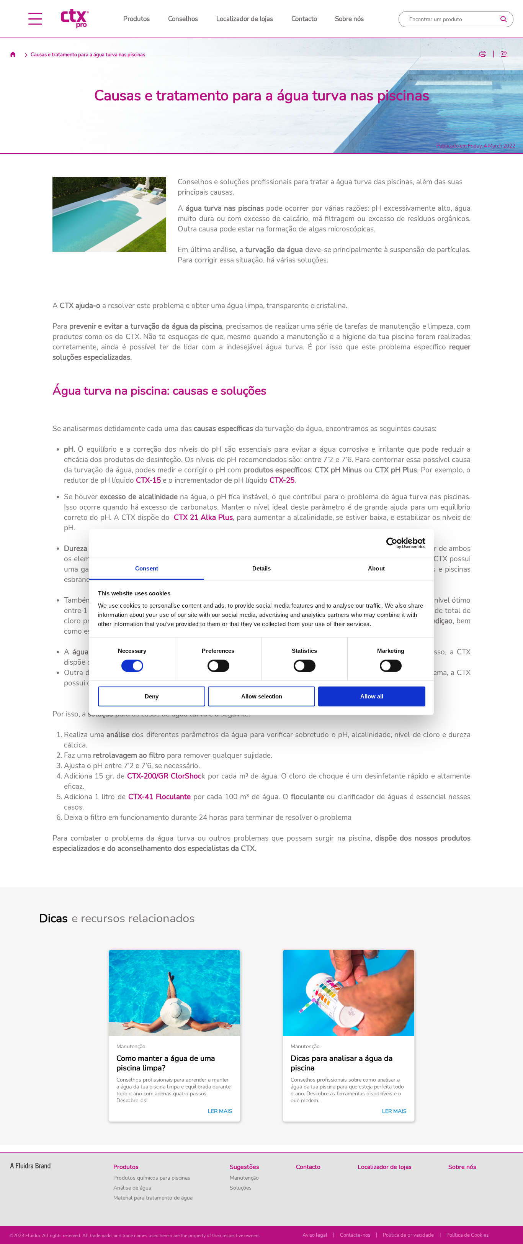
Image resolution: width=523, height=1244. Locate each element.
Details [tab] (261, 568)
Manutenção (244, 1178)
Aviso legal (314, 1235)
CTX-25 (282, 480)
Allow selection (261, 696)
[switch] (218, 666)
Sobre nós (349, 19)
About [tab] (376, 568)
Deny (152, 696)
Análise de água (132, 1188)
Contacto (304, 19)
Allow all (371, 696)
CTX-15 (148, 480)
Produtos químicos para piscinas (151, 1178)
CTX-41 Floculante (159, 797)
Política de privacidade (408, 1235)
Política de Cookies (467, 1235)
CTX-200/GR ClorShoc (164, 776)
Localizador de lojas (244, 19)
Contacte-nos (355, 1235)
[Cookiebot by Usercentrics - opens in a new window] (391, 543)
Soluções (241, 1188)
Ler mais (220, 1111)
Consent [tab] (146, 568)
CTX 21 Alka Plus (203, 518)
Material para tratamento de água (153, 1198)
